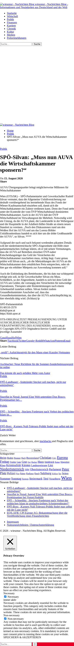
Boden (10, 458)
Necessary (13, 596)
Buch (23, 458)
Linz (50, 465)
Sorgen (25, 478)
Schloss (55, 474)
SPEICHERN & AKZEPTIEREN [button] (22, 637)
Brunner (17, 458)
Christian (45, 457)
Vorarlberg (54, 478)
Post (17, 474)
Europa (62, 457)
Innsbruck (49, 461)
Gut (29, 462)
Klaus (3, 465)
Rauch (37, 473)
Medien (11, 34)
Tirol (45, 478)
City (54, 458)
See (60, 474)
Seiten (65, 473)
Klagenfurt (65, 462)
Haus (9, 337)
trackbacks (46, 441)
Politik (10, 19)
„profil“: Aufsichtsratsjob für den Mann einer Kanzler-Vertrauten (35, 352)
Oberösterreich (39, 469)
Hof (14, 337)
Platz (3, 473)
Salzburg (45, 473)
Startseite (12, 13)
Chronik (11, 28)
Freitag (4, 461)
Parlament (55, 469)
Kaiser (57, 462)
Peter (65, 469)
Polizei (11, 473)
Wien (19, 337)
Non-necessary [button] (11, 615)
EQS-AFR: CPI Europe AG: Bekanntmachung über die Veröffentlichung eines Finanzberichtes (37, 514)
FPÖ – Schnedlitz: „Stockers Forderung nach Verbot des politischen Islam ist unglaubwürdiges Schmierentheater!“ (38, 502)
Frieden (13, 462)
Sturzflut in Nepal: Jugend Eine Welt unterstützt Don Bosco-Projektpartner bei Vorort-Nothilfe (39, 496)
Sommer (5, 478)
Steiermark (36, 478)
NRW (27, 469)
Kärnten (26, 465)
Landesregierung (39, 465)
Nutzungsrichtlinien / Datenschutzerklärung (30, 524)
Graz (24, 461)
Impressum (13, 521)
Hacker (34, 462)
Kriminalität (13, 465)
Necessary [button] (9, 593)
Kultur (10, 31)
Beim (3, 457)
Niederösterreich (12, 469)
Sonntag (16, 478)
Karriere (11, 25)
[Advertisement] (37, 85)
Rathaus (30, 473)
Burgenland (32, 457)
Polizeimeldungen (16, 37)
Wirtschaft (12, 16)
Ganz (3, 337)
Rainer (22, 474)
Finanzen (12, 22)
